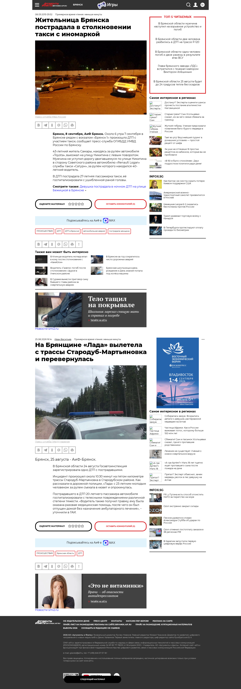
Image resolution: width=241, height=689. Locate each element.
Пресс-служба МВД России (50, 116)
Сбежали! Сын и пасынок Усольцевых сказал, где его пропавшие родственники (185, 442)
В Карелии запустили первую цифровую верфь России (180, 542)
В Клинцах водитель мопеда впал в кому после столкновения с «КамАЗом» (68, 259)
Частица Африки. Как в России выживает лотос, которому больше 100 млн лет (184, 430)
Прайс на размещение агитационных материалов (163, 624)
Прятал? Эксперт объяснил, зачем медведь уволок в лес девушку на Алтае (183, 477)
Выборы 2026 (70, 628)
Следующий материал (92, 679)
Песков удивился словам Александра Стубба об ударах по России (182, 520)
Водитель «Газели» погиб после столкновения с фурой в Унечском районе (68, 271)
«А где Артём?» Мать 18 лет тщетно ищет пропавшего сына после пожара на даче (184, 465)
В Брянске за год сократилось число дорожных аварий (123, 258)
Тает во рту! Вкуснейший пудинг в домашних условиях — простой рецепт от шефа (183, 140)
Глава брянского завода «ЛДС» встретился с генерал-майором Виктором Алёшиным (177, 69)
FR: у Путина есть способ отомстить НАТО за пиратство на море (183, 495)
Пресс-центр (100, 621)
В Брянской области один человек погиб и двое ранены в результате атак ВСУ (177, 54)
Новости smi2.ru (47, 328)
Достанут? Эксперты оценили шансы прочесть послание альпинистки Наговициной (185, 105)
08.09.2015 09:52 (43, 14)
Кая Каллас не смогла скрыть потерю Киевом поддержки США (184, 182)
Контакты (116, 621)
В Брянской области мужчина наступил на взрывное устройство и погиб (177, 26)
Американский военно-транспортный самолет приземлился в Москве (184, 195)
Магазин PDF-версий (137, 621)
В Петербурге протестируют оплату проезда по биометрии (183, 228)
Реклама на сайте (163, 621)
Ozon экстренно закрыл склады (181, 506)
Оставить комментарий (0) (120, 204)
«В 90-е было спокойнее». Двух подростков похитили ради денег (183, 162)
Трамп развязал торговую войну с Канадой (182, 217)
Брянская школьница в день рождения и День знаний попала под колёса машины (124, 271)
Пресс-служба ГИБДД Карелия (52, 441)
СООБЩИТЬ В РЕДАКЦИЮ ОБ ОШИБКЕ (100, 628)
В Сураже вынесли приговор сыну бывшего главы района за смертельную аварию (69, 282)
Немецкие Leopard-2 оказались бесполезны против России (181, 205)
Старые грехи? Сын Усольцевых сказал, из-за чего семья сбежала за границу (184, 117)
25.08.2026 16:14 (43, 339)
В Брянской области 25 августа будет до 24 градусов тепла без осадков (177, 83)
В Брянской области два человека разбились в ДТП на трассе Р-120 (177, 41)
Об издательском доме (76, 621)
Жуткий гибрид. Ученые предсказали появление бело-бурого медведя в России (185, 128)
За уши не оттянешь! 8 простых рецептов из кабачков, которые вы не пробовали (185, 152)
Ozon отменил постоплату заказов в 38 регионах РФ (183, 530)
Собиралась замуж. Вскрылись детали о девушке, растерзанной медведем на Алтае (183, 419)
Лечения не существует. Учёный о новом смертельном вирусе (183, 452)
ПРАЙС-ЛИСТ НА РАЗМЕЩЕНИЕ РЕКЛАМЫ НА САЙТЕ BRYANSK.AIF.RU (97, 624)
